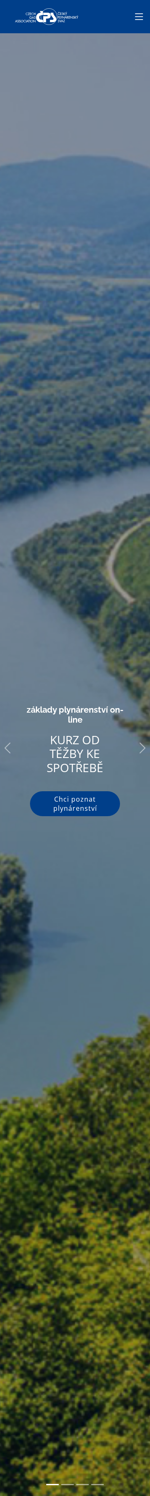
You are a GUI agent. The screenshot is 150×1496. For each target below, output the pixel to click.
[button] (7, 748)
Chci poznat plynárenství (75, 804)
